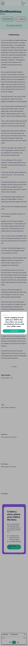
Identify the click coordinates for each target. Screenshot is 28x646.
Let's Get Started (14, 331)
